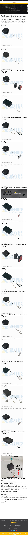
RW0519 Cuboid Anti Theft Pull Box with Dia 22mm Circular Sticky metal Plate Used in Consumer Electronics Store (13, 221)
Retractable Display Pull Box (16, 533)
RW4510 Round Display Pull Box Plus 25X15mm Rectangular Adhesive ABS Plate (12, 164)
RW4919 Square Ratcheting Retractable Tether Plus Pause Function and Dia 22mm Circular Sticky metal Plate (13, 432)
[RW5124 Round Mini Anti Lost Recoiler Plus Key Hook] (12, 326)
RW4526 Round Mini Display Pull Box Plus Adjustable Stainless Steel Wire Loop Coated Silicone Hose (13, 141)
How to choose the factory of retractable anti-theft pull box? (9, 485)
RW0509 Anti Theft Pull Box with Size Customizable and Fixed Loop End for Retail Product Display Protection (14, 117)
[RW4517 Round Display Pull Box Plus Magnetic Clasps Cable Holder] (12, 82)
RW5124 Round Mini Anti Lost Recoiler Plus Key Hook (8, 338)
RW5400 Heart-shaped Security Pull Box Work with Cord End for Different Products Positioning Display (13, 71)
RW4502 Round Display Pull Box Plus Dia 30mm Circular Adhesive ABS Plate (12, 361)
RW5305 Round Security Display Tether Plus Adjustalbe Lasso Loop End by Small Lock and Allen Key (14, 315)
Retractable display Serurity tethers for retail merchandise (8, 481)
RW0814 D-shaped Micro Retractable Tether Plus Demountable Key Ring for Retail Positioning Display (12, 385)
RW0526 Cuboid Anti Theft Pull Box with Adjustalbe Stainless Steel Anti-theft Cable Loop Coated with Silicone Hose (13, 291)
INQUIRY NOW (14, 522)
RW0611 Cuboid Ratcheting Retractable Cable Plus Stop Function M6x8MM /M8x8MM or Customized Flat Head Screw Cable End (13, 455)
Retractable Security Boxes (9, 533)
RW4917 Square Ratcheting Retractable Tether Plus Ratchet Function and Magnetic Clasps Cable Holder (14, 268)
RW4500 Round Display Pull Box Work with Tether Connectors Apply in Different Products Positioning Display (14, 188)
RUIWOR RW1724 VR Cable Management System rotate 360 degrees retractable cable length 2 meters (13, 478)
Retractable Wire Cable (14, 534)
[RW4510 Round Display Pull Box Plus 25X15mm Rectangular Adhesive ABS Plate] (12, 152)
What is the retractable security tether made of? (7, 483)
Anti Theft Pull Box (4, 533)
